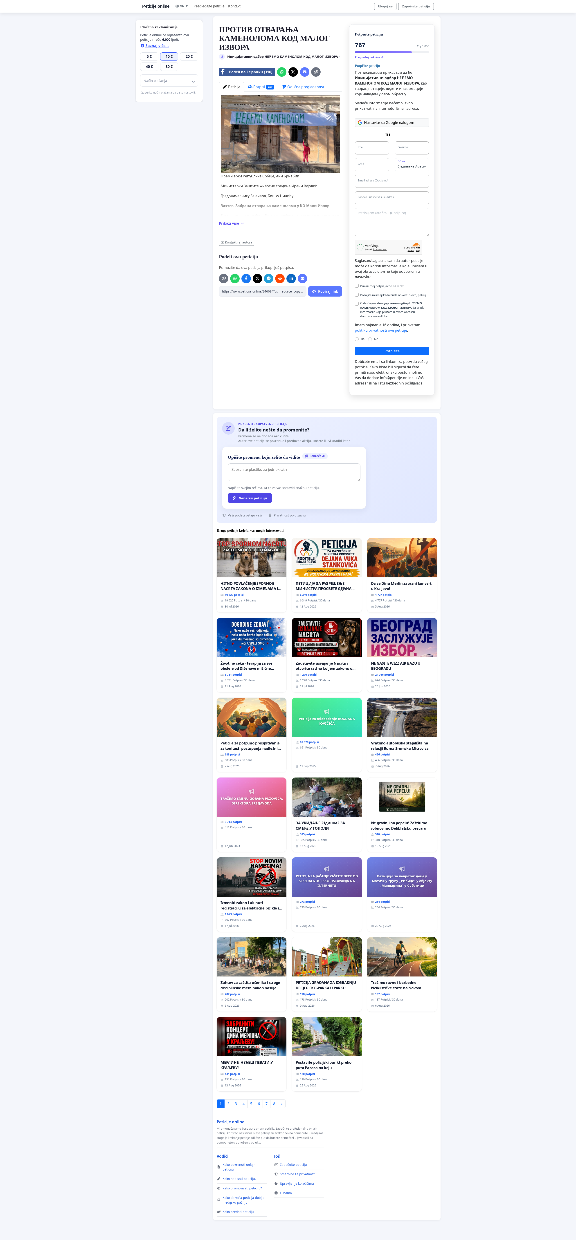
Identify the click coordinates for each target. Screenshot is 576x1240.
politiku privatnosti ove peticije (381, 330)
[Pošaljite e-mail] (304, 72)
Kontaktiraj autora (238, 242)
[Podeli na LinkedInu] (291, 278)
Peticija (233, 86)
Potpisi (262, 86)
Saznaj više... (157, 45)
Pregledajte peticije (209, 6)
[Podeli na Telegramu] (268, 278)
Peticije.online (156, 6)
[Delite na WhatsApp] (281, 72)
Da (362, 339)
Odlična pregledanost (305, 86)
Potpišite (392, 351)
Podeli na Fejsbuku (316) (250, 71)
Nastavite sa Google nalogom (389, 122)
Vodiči (222, 1156)
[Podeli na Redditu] (280, 278)
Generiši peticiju (253, 498)
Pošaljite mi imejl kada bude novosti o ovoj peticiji (393, 295)
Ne (376, 339)
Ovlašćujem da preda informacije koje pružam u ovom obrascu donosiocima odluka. (392, 309)
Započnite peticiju (416, 6)
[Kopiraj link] (316, 72)
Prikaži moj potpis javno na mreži (382, 286)
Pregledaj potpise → (369, 57)
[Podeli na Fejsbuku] (246, 278)
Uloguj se (385, 6)
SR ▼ (184, 6)
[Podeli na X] (293, 72)
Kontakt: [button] (235, 6)
